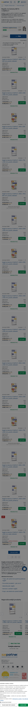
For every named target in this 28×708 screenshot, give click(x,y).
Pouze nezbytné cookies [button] (8, 705)
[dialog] (14, 694)
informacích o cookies (17, 698)
